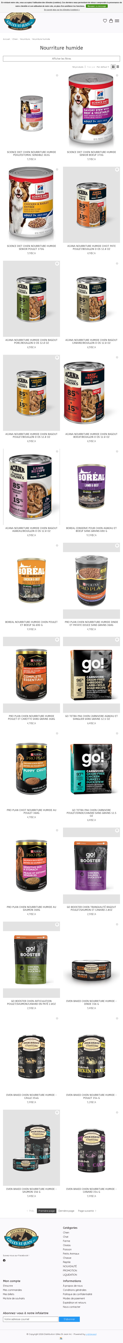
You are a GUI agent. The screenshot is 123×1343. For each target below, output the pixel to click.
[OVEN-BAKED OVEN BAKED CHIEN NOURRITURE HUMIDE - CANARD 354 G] (91, 1148)
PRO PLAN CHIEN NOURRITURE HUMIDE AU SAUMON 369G (31, 908)
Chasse (67, 1257)
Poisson (67, 1249)
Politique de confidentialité (77, 1294)
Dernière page (66, 1210)
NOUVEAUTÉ (70, 1266)
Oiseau (67, 1245)
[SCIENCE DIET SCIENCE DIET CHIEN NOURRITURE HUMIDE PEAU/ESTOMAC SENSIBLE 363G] (31, 111)
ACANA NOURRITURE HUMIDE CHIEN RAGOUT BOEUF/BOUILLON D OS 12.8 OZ (91, 435)
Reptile (66, 1262)
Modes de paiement (74, 1298)
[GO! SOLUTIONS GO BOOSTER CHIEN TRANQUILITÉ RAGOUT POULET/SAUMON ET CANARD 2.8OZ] (91, 866)
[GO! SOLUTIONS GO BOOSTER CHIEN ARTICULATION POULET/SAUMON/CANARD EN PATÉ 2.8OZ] (31, 960)
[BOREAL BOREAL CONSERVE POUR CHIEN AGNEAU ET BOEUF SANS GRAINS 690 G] (91, 487)
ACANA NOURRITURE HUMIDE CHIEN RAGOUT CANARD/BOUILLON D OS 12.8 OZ (91, 341)
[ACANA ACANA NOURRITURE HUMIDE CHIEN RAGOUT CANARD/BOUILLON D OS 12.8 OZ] (91, 299)
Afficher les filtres (61, 58)
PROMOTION (70, 1270)
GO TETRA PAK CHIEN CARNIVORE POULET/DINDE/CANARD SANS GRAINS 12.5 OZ (91, 813)
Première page (47, 1210)
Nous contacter (71, 1306)
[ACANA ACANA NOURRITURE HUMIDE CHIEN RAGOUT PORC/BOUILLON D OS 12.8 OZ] (31, 299)
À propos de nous (73, 1285)
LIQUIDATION (70, 1274)
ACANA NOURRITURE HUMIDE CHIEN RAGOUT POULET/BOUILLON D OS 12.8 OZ (31, 435)
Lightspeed (91, 1334)
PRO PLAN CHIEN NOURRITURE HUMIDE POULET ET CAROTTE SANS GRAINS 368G (31, 717)
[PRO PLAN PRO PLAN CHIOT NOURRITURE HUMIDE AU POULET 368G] (31, 769)
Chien (15, 39)
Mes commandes (12, 1289)
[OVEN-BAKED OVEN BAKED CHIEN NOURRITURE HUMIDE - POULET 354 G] (91, 1054)
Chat (65, 1236)
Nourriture (25, 39)
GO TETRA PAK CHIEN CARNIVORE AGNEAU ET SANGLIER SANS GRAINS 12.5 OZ (91, 717)
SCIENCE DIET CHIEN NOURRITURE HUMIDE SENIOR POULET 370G (31, 247)
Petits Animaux (71, 1253)
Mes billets (8, 1294)
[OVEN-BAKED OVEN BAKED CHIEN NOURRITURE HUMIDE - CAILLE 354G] (31, 1054)
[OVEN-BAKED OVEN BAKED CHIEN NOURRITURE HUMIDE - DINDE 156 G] (91, 960)
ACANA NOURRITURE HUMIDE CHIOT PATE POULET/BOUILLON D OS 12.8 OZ (91, 247)
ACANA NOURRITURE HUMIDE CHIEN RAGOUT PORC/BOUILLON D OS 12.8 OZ (31, 341)
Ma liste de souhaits (14, 1298)
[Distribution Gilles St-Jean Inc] (20, 20)
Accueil (6, 39)
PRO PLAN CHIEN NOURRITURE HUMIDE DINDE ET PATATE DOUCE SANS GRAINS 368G (91, 623)
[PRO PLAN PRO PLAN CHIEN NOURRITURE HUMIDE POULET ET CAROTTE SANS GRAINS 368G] (31, 675)
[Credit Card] (61, 1338)
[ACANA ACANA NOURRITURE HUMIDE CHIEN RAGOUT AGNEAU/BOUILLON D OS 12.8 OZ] (31, 487)
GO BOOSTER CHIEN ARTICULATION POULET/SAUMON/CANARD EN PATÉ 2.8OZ (31, 1002)
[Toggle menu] (117, 21)
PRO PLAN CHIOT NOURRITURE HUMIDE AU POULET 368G (31, 811)
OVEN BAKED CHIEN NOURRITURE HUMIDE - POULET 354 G (91, 1096)
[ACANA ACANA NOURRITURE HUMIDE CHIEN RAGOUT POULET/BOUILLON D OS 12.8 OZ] (31, 393)
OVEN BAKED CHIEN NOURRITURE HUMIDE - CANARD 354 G (91, 1190)
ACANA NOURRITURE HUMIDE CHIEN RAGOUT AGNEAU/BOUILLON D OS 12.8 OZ (31, 529)
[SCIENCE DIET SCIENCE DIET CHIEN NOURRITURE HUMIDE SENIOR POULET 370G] (31, 205)
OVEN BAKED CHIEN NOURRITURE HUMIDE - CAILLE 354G (31, 1096)
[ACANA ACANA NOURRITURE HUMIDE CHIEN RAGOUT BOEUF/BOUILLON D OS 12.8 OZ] (91, 393)
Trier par (91, 67)
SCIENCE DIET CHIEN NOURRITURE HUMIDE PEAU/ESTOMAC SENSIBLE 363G (31, 153)
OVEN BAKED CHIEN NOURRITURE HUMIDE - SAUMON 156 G (31, 1190)
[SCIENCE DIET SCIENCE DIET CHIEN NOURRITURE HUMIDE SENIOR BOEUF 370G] (91, 111)
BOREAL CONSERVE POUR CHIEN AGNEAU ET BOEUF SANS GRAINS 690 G (91, 529)
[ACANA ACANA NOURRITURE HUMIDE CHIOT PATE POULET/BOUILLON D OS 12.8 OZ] (91, 205)
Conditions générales (74, 1289)
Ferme (66, 1240)
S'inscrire (8, 1285)
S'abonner (69, 1319)
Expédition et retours (74, 1302)
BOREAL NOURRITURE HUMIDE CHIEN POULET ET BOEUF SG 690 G (31, 623)
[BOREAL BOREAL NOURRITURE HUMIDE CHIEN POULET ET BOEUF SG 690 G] (31, 581)
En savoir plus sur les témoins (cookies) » (62, 10)
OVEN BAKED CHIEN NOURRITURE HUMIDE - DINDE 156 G (91, 1002)
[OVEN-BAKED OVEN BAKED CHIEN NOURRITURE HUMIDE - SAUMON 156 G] (31, 1148)
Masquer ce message (97, 6)
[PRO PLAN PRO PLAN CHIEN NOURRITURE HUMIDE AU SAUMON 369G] (31, 866)
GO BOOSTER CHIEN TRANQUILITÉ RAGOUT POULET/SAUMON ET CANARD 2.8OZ (91, 908)
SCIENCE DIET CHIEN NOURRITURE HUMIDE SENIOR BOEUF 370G (91, 153)
